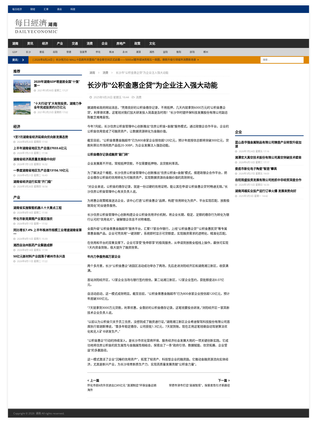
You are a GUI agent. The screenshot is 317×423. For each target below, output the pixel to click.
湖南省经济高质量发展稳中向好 (34, 159)
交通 (75, 43)
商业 (59, 9)
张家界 (83, 52)
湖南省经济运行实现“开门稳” (32, 181)
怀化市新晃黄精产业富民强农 (33, 219)
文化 (152, 43)
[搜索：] (282, 59)
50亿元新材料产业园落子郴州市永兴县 (39, 256)
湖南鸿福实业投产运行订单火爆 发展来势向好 (265, 191)
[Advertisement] (269, 96)
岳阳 (55, 52)
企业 (105, 43)
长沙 (28, 52)
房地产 (121, 43)
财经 (32, 9)
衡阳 (178, 52)
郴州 (205, 52)
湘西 (151, 52)
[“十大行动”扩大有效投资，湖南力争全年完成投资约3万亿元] (22, 107)
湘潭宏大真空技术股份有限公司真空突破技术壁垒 (268, 157)
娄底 (41, 52)
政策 (137, 43)
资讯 (30, 43)
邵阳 (192, 52)
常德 (68, 52)
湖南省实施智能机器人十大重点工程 (37, 208)
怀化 (98, 52)
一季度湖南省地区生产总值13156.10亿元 (41, 170)
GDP (14, 52)
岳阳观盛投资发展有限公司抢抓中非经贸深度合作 (268, 180)
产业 (60, 43)
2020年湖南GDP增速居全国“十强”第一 (57, 83)
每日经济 (17, 9)
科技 (73, 9)
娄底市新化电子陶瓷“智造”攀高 (256, 168)
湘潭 (138, 52)
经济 (45, 43)
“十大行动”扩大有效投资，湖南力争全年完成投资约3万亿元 (58, 105)
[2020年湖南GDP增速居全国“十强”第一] (22, 86)
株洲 (111, 52)
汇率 (46, 9)
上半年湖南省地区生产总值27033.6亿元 (40, 148)
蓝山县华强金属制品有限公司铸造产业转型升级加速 (268, 144)
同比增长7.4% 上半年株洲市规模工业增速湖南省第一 (47, 232)
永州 (124, 52)
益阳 (165, 52)
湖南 (15, 43)
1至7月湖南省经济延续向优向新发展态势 (40, 137)
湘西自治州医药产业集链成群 (33, 245)
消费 (90, 43)
